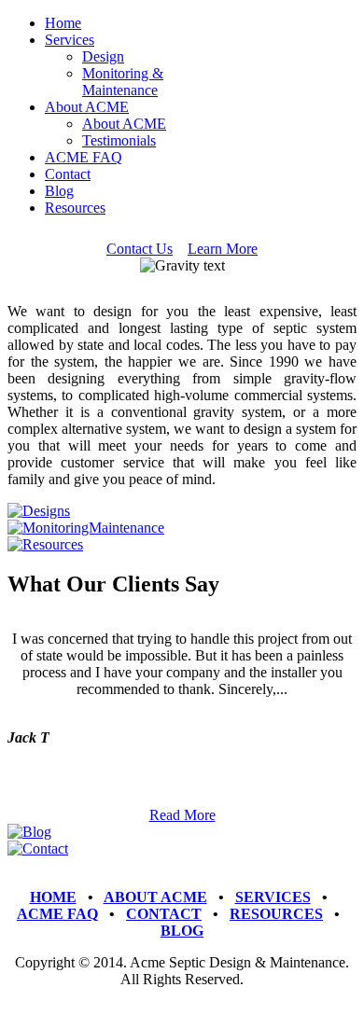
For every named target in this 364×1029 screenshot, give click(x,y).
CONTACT (164, 914)
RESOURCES (276, 914)
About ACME (87, 107)
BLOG (182, 931)
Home (63, 23)
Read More (182, 815)
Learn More (223, 249)
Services (69, 40)
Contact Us (139, 249)
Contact (68, 174)
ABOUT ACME (155, 897)
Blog (59, 191)
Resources (75, 208)
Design (103, 56)
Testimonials (119, 140)
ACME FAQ (83, 157)
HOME (53, 897)
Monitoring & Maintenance (122, 81)
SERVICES (273, 897)
